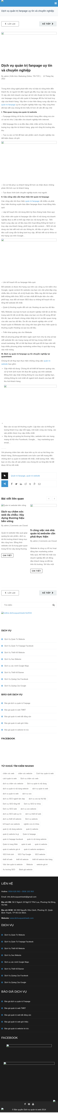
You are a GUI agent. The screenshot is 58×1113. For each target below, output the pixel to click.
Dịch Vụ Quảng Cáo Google (15, 686)
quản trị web (26, 844)
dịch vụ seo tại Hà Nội (37, 799)
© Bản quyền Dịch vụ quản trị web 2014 (29, 1109)
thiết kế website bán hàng (42, 859)
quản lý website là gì (11, 834)
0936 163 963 (28, 891)
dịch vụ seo (26, 794)
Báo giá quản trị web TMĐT (15, 710)
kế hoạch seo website (11, 824)
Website (29, 864)
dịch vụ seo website (28, 809)
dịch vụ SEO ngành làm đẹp (14, 799)
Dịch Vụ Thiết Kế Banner (14, 672)
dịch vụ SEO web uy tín (12, 814)
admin (6, 76)
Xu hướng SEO (9, 870)
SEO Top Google (24, 854)
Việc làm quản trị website (13, 864)
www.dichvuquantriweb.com (22, 918)
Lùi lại (11, 24)
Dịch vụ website (31, 819)
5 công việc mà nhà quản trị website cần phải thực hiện (42, 533)
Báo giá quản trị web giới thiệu (16, 723)
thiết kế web (7, 859)
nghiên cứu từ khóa (31, 824)
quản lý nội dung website (12, 829)
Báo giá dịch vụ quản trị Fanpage (17, 703)
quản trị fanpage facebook (13, 839)
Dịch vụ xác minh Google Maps (16, 666)
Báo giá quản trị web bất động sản (17, 717)
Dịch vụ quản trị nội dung (37, 784)
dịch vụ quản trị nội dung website (15, 789)
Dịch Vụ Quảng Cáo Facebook (16, 679)
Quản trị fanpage (18, 476)
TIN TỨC (36, 76)
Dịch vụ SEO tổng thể (11, 804)
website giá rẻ (42, 864)
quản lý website (32, 829)
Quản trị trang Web (10, 844)
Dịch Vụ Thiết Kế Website (14, 653)
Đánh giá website (25, 870)
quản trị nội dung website (36, 839)
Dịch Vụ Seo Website (12, 659)
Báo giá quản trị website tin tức (16, 730)
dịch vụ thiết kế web (33, 814)
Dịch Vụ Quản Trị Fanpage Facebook (18, 646)
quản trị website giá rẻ (11, 849)
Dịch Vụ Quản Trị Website (14, 639)
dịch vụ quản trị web (40, 789)
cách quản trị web (10, 779)
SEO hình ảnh (8, 854)
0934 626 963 (14, 891)
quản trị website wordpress (34, 849)
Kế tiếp (46, 24)
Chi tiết (7, 555)
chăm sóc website (25, 773)
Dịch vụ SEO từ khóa (32, 804)
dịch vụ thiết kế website (12, 819)
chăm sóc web (8, 773)
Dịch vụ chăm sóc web (29, 779)
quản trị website (33, 476)
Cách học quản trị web (45, 773)
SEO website (40, 854)
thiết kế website (22, 859)
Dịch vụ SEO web (10, 809)
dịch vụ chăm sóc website (13, 784)
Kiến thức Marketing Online (21, 76)
